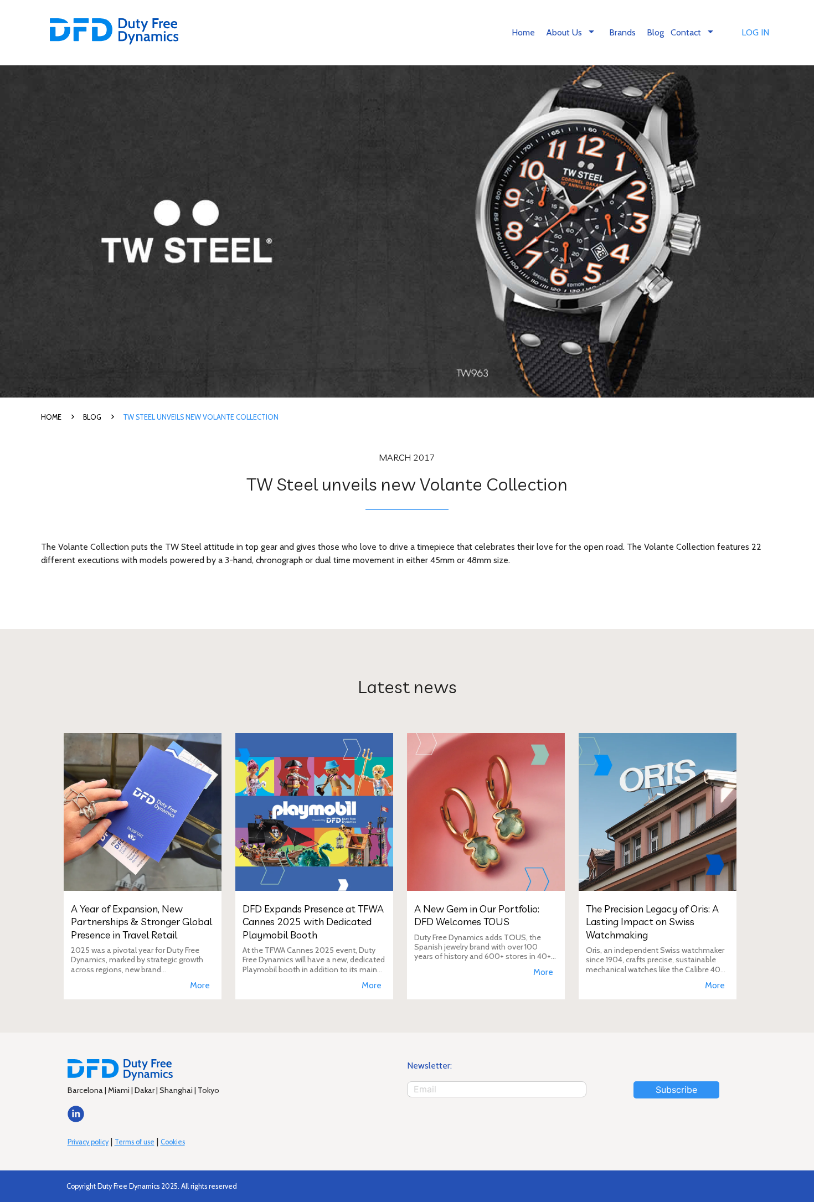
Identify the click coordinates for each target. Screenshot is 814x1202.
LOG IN (755, 32)
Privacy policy (88, 1142)
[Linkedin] (76, 1119)
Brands (622, 32)
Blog (655, 32)
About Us (572, 31)
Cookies (173, 1142)
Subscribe (676, 1089)
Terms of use (134, 1142)
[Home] (114, 32)
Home (523, 32)
